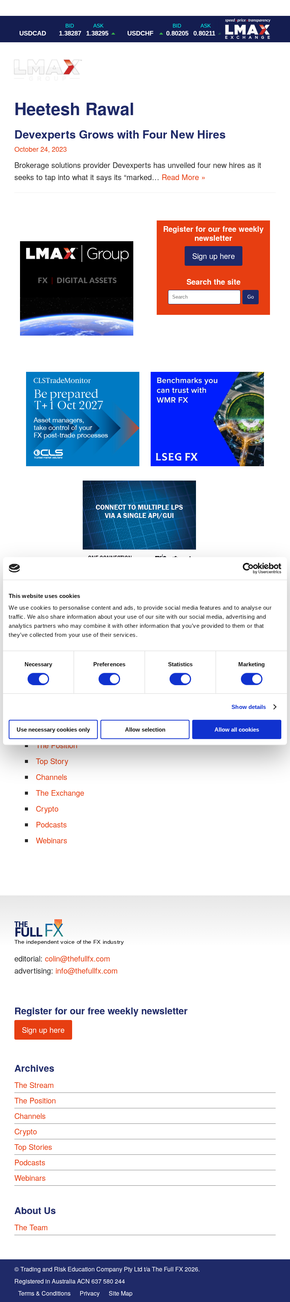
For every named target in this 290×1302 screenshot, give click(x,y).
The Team (31, 1227)
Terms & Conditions (44, 1293)
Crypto (47, 808)
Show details (248, 706)
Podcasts (51, 824)
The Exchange (60, 792)
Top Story (52, 760)
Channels (51, 776)
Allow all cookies (236, 729)
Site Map (121, 1293)
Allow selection (145, 729)
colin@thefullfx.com (77, 958)
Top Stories (33, 1146)
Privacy (90, 1293)
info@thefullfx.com (87, 970)
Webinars (51, 840)
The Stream (34, 1084)
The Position (35, 1100)
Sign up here (213, 255)
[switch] (109, 679)
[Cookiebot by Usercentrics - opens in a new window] (248, 568)
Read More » (183, 176)
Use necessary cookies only (53, 729)
